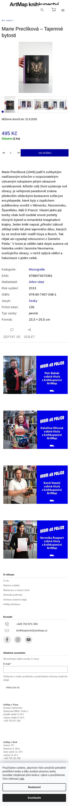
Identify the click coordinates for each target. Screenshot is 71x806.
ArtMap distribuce (11, 604)
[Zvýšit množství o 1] (4, 151)
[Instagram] (18, 640)
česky (33, 301)
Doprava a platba (11, 585)
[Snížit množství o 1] (19, 151)
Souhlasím (34, 797)
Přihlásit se (13, 688)
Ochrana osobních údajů (15, 599)
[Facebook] (7, 640)
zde (22, 778)
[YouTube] (28, 640)
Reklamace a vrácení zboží (16, 590)
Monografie (37, 269)
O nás (6, 580)
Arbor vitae (36, 282)
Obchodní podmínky (13, 595)
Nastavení (34, 787)
